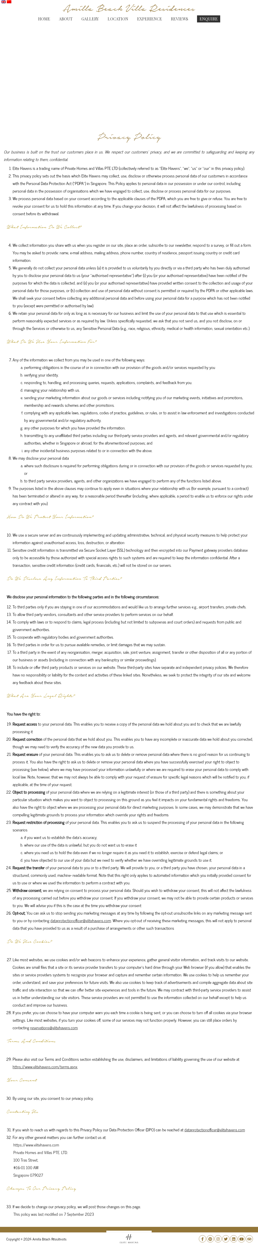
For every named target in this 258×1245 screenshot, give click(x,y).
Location (118, 18)
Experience (149, 18)
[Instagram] (218, 1238)
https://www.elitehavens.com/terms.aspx (45, 1066)
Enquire (209, 18)
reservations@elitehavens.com (54, 1027)
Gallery (90, 18)
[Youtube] (241, 1238)
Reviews (179, 18)
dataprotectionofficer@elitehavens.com (80, 920)
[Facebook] (202, 1238)
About (66, 18)
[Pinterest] (210, 1238)
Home (44, 18)
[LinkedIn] (233, 1238)
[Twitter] (226, 1238)
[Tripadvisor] (249, 1238)
